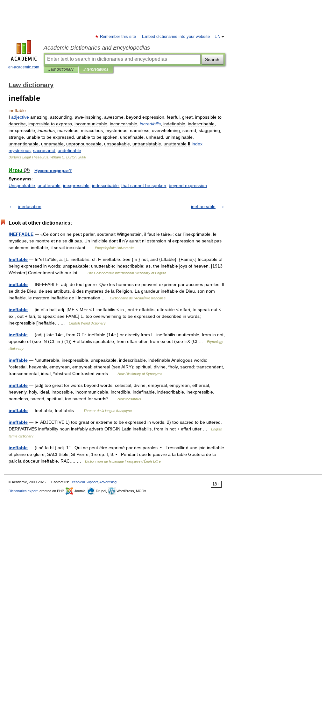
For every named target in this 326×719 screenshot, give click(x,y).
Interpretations (95, 69)
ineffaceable (203, 206)
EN (217, 36)
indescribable (105, 185)
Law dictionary (61, 69)
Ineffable (18, 259)
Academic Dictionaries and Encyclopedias (97, 48)
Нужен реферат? (53, 170)
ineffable (18, 284)
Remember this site (118, 36)
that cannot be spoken (143, 185)
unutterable (49, 185)
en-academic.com (23, 67)
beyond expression (188, 185)
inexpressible (76, 185)
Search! (213, 59)
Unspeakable (22, 185)
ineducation (29, 206)
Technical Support (84, 482)
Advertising (108, 482)
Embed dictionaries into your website (176, 36)
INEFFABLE (21, 234)
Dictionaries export (23, 491)
